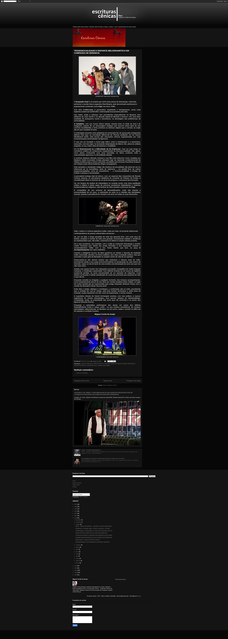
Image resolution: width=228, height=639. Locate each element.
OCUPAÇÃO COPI (92, 365)
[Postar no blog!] (110, 361)
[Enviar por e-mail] (108, 361)
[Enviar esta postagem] (105, 361)
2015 (75, 574)
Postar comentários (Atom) (110, 385)
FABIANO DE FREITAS (80, 365)
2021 (75, 515)
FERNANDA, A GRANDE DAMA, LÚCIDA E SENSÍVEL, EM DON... (93, 528)
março (77, 558)
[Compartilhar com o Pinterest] (115, 361)
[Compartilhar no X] (112, 361)
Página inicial (107, 380)
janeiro (78, 563)
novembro (78, 522)
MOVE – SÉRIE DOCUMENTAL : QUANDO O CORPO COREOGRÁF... (94, 526)
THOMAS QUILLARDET (104, 365)
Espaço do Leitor (77, 482)
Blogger (139, 596)
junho (77, 551)
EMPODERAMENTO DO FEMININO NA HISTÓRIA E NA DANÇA (92, 542)
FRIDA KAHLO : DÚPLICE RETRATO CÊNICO (87, 539)
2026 (75, 504)
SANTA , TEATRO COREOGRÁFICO (91, 450)
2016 (75, 572)
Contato (75, 486)
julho (77, 549)
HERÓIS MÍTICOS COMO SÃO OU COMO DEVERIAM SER (91, 533)
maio (77, 554)
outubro (78, 524)
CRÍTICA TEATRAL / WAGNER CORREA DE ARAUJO (108, 363)
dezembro (78, 520)
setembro (78, 545)
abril (77, 556)
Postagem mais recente (81, 380)
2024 (75, 509)
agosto (78, 547)
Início (74, 480)
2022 (75, 513)
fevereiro (78, 560)
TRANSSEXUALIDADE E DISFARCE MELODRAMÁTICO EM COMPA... (94, 535)
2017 (75, 570)
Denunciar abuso (120, 579)
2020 (75, 518)
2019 (75, 565)
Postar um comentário (82, 373)
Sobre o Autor (76, 484)
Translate (85, 496)
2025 (75, 506)
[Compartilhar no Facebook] (113, 361)
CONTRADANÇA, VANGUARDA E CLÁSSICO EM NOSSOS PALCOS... (94, 530)
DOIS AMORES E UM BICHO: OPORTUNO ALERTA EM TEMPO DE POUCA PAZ (102, 458)
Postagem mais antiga (133, 380)
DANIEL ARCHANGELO (129, 363)
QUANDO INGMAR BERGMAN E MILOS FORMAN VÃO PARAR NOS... (94, 537)
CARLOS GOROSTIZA (87, 363)
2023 (75, 511)
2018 (75, 568)
